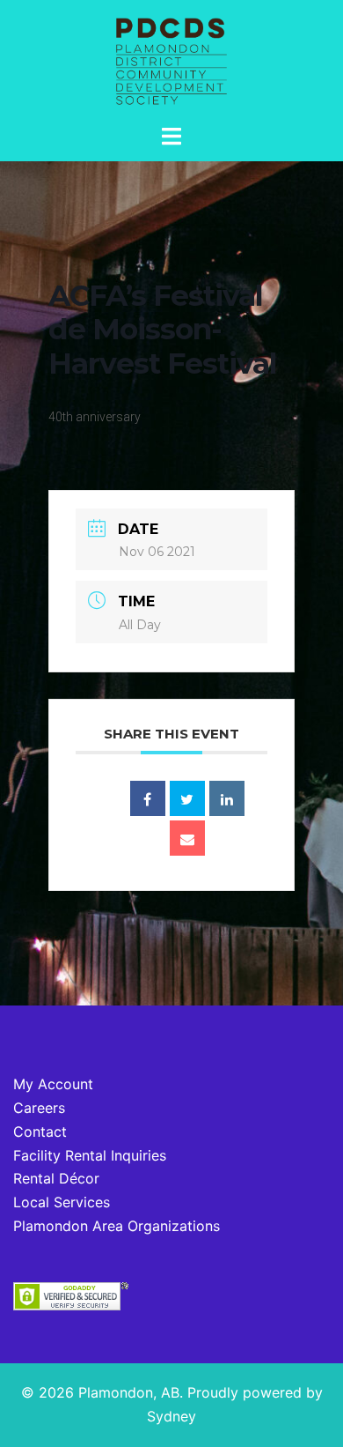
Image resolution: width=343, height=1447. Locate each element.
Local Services (61, 1202)
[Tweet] (187, 798)
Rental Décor (56, 1178)
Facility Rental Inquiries (89, 1155)
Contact (40, 1131)
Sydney (171, 1416)
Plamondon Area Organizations (116, 1226)
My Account (53, 1084)
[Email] (187, 838)
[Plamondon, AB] (171, 60)
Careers (39, 1108)
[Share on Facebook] (147, 798)
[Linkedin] (226, 798)
